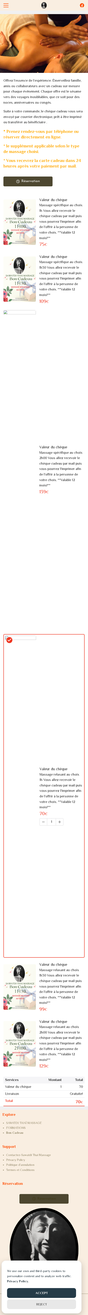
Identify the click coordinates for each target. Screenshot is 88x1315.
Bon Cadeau (14, 1132)
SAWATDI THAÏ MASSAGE (24, 1123)
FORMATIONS (16, 1127)
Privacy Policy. (18, 1281)
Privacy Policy (15, 1160)
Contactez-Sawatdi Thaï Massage (28, 1155)
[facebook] (82, 5)
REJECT (41, 1304)
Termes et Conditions (20, 1170)
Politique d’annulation (20, 1164)
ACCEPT (41, 1293)
